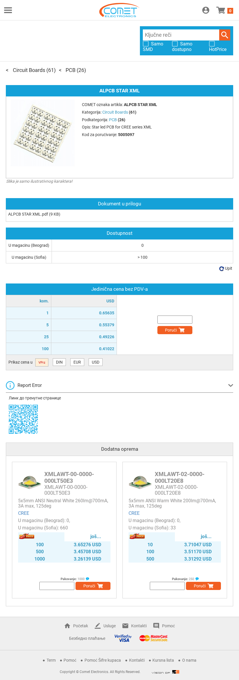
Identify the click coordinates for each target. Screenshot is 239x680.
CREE (23, 513)
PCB (70, 70)
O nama (189, 660)
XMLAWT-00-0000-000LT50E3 (69, 477)
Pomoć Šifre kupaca (103, 660)
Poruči (171, 330)
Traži (224, 34)
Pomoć (168, 625)
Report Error (29, 385)
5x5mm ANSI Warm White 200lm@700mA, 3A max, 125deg (172, 503)
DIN (59, 362)
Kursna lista (163, 660)
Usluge (109, 625)
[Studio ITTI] (165, 672)
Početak (80, 625)
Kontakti (139, 625)
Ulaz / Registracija (205, 10)
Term (51, 660)
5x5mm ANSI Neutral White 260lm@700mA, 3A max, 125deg (63, 503)
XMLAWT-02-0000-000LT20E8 (180, 477)
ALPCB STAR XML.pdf (28, 214)
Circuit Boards (29, 70)
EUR (77, 362)
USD (95, 362)
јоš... (95, 536)
